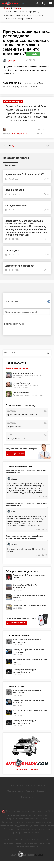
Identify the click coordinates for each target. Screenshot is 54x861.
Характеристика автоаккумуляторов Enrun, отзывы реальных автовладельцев (24, 537)
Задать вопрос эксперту (18, 368)
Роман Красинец (21, 383)
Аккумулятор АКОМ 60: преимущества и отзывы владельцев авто (26, 472)
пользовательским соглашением (20, 843)
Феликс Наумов (21, 392)
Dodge (7, 8)
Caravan (17, 8)
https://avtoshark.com (18, 819)
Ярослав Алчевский (23, 373)
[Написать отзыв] (37, 3)
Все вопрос (10, 165)
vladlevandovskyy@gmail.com (15, 825)
